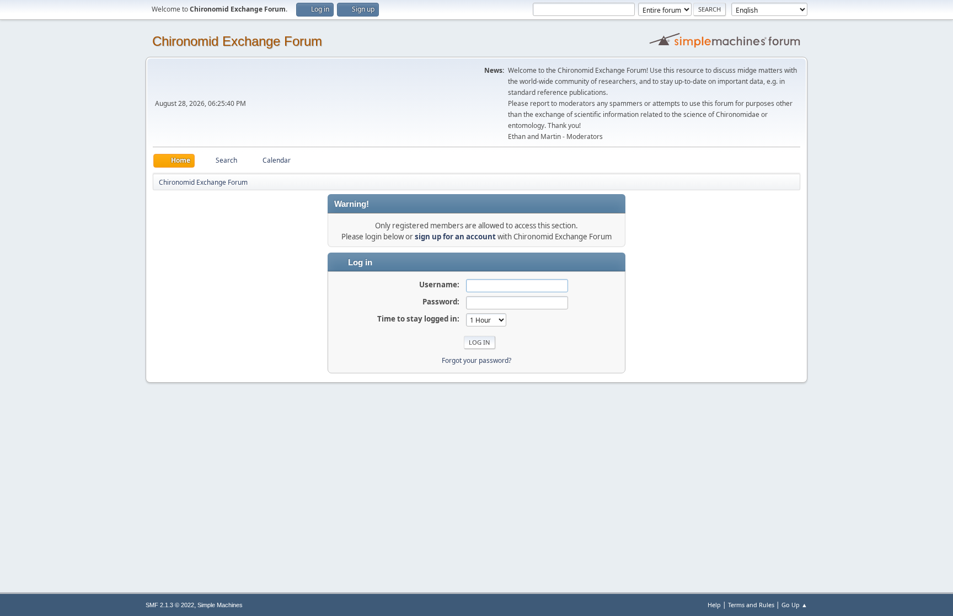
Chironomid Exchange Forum (237, 41)
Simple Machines (220, 605)
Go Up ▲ (794, 605)
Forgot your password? (476, 360)
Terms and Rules (751, 605)
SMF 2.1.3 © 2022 (170, 605)
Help (714, 605)
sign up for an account (455, 237)
